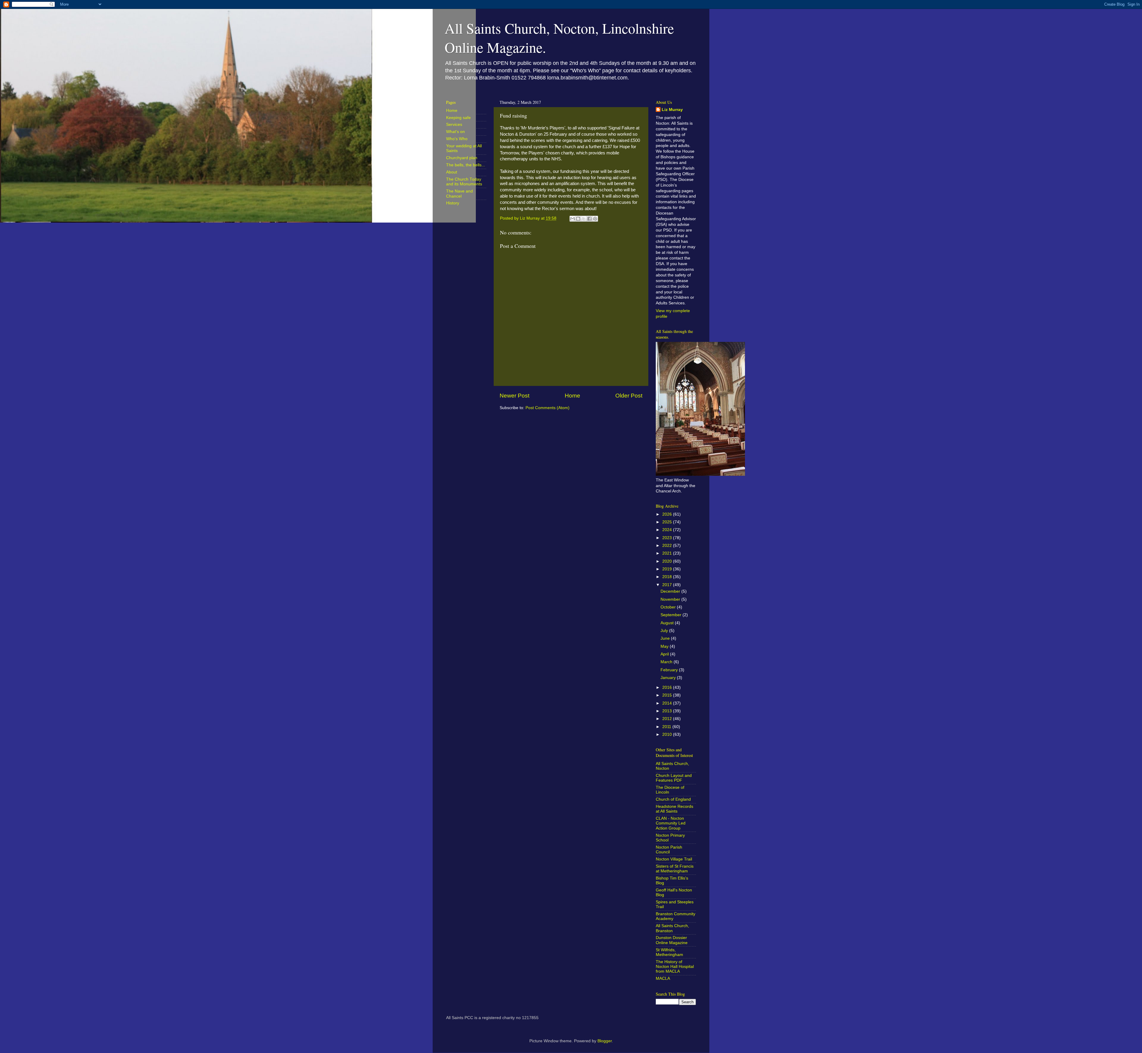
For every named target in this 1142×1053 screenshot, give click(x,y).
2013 (667, 711)
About (451, 172)
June (666, 638)
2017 (667, 585)
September (672, 615)
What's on (455, 131)
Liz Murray (672, 109)
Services (454, 124)
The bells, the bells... (465, 165)
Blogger (604, 1041)
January (669, 677)
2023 (667, 538)
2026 (667, 514)
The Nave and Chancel (459, 193)
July (665, 630)
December (671, 591)
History (452, 203)
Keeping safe (458, 117)
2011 (667, 727)
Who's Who (457, 139)
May (665, 646)
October (669, 607)
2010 (667, 734)
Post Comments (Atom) (547, 408)
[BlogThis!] (578, 219)
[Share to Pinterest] (595, 219)
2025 (667, 522)
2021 (667, 553)
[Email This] (572, 219)
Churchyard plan (461, 158)
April (665, 654)
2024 (667, 530)
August (668, 623)
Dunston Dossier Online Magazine (672, 940)
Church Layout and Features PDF (674, 778)
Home (572, 395)
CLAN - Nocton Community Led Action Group (670, 823)
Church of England (673, 799)
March (667, 662)
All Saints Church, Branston (672, 928)
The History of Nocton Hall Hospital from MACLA (675, 967)
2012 (667, 718)
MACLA (663, 978)
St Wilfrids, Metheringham (669, 952)
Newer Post (514, 395)
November (671, 599)
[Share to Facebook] (589, 219)
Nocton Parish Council (669, 849)
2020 (667, 561)
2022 (667, 545)
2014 (667, 703)
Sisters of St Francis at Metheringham (675, 868)
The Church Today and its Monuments (464, 181)
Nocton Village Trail (674, 859)
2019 (667, 569)
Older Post (628, 395)
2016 (667, 687)
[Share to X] (584, 219)
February (670, 670)
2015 (667, 695)
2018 (667, 577)
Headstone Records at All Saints (674, 808)
